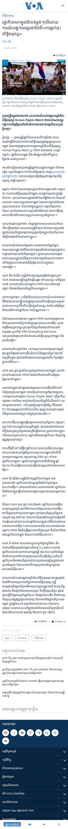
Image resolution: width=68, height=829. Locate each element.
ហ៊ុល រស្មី (6, 41)
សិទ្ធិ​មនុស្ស (8, 15)
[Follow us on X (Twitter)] (13, 732)
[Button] (59, 55)
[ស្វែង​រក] (58, 824)
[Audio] (44, 824)
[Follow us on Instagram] (30, 732)
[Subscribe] (5, 740)
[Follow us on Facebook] (5, 732)
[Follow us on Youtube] (22, 732)
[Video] (29, 824)
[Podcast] (54, 732)
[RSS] (46, 732)
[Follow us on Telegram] (38, 732)
